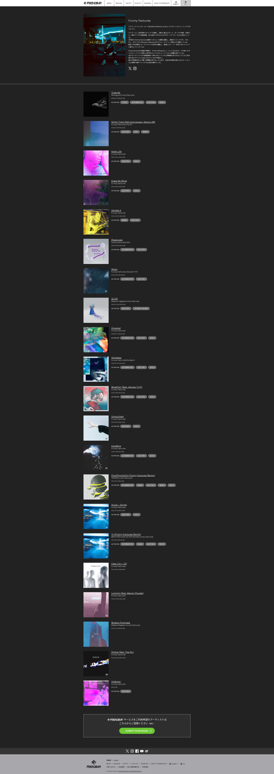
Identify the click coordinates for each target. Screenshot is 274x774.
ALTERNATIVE (137, 102)
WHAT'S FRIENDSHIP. (162, 3)
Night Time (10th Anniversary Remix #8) (133, 122)
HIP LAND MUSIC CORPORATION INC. (130, 771)
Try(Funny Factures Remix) (126, 534)
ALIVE (114, 298)
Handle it (116, 210)
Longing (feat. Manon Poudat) (127, 593)
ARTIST (128, 3)
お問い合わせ (111, 767)
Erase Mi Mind (119, 181)
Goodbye (116, 446)
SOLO (162, 102)
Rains (114, 269)
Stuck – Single (119, 505)
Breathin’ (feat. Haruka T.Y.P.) (126, 387)
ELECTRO (151, 102)
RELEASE (119, 3)
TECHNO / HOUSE (141, 308)
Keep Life (116, 151)
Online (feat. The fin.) (122, 652)
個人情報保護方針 (133, 767)
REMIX (145, 132)
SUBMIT (175, 764)
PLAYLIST (138, 3)
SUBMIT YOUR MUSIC (137, 730)
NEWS (109, 3)
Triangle (115, 92)
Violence (116, 681)
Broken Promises (120, 622)
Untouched (117, 416)
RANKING (147, 3)
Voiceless (116, 357)
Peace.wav (117, 240)
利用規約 (145, 767)
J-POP (124, 102)
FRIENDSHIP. (92, 3)
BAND (124, 220)
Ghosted (116, 328)
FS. (186, 4)
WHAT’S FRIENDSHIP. (159, 764)
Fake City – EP (119, 564)
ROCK (162, 544)
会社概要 (121, 767)
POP (136, 132)
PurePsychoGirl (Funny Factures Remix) (133, 475)
